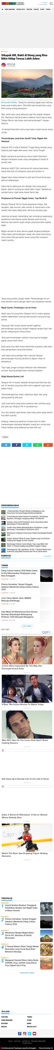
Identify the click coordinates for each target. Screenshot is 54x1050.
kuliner (4, 1023)
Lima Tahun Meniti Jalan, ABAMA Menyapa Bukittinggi (16, 599)
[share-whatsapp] (37, 445)
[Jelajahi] (51, 3)
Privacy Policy (27, 1043)
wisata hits (20, 9)
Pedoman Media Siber (38, 1041)
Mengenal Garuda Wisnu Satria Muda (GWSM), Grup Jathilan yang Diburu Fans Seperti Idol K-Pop (21, 963)
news (29, 1023)
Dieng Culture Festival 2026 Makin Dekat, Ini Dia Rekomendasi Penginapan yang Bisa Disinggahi (19, 573)
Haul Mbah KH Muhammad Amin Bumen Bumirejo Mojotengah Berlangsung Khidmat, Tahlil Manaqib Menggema (19, 614)
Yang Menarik (10, 9)
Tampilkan (47, 556)
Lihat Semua (27, 626)
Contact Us (26, 1041)
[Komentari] (48, 445)
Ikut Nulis (17, 1041)
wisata (36, 9)
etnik (42, 9)
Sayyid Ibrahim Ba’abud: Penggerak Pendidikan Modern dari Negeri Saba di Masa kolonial (21, 908)
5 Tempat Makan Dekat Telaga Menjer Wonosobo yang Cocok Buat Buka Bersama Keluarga (22, 949)
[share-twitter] (27, 445)
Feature (29, 9)
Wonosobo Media (9, 102)
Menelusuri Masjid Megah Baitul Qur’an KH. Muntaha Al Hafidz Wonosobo (19, 935)
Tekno (48, 9)
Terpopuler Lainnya (27, 973)
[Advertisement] (27, 30)
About (10, 1041)
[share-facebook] (16, 445)
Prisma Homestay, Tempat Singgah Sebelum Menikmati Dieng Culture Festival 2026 (20, 587)
